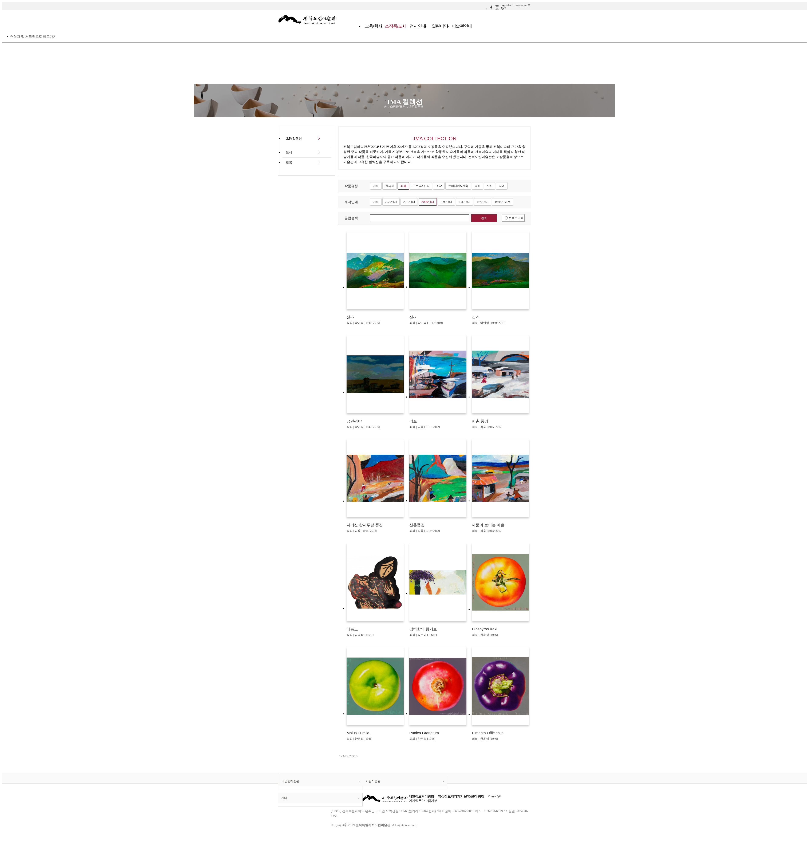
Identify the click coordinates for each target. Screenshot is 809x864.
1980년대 (464, 202)
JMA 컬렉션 (416, 106)
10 (356, 756)
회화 (403, 186)
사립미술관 (373, 781)
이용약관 (494, 796)
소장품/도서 (395, 26)
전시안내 (418, 26)
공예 (477, 186)
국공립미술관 (290, 781)
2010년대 (409, 202)
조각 (439, 186)
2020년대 (391, 202)
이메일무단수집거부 (423, 800)
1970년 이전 (502, 202)
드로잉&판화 (421, 186)
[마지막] (358, 756)
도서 (289, 152)
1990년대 (446, 202)
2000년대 (427, 202)
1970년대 (482, 202)
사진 (490, 186)
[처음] (338, 756)
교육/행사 (373, 26)
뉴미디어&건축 (458, 186)
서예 (502, 186)
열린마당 (440, 26)
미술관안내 (462, 26)
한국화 (389, 186)
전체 (376, 186)
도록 (289, 162)
